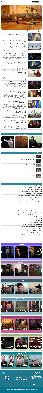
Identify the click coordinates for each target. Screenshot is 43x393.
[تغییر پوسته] (3, 2)
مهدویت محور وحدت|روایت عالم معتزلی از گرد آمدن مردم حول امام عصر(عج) (15, 111)
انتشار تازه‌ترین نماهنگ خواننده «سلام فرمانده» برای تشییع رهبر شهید (35, 256)
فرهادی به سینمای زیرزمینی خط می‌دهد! (29, 168)
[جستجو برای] (41, 2)
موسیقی (26, 384)
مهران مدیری (20, 382)
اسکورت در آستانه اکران (23, 275)
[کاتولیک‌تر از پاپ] (38, 156)
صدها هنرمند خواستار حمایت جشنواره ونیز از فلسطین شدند (14, 44)
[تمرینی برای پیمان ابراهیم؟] (7, 343)
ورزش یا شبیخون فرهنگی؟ (9, 146)
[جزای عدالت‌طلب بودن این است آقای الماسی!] (38, 161)
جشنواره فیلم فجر (22, 375)
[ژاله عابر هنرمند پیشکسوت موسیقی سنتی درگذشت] (21, 324)
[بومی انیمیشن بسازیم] (35, 270)
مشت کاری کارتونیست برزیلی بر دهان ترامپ (35, 293)
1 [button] (22, 350)
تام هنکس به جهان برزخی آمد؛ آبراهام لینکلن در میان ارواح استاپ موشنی (8, 364)
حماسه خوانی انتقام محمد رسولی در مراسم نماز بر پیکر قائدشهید (7, 256)
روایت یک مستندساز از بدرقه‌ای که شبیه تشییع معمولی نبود (8, 311)
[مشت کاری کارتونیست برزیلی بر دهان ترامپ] (35, 288)
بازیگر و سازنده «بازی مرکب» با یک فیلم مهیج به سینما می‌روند (22, 365)
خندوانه (18, 375)
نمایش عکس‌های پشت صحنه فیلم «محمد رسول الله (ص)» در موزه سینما (15, 71)
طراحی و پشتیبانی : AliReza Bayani (21, 391)
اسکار (26, 372)
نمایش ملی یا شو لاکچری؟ (31, 174)
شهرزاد (17, 379)
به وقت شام (21, 373)
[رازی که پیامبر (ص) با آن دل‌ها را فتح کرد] (34, 37)
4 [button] (20, 149)
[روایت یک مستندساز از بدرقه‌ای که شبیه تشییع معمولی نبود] (7, 306)
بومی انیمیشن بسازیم (38, 275)
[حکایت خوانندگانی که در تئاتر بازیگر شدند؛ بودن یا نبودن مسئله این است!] (34, 124)
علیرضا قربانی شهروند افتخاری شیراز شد (17, 82)
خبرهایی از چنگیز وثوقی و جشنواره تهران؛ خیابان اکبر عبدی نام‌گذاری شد (15, 91)
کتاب (23, 384)
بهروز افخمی (25, 373)
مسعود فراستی (25, 382)
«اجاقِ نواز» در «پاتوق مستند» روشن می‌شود (35, 311)
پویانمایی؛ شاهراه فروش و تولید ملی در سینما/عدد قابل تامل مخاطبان (15, 101)
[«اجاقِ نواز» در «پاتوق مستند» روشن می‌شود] (35, 306)
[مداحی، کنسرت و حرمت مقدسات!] (21, 17)
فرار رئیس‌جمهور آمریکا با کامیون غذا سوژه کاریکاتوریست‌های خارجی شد (7, 293)
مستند (21, 381)
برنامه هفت (18, 372)
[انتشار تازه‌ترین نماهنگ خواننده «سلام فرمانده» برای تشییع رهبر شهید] (35, 252)
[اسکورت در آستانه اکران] (21, 270)
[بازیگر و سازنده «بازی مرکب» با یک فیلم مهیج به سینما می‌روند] (21, 361)
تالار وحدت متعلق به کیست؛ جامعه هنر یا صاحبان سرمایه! (35, 347)
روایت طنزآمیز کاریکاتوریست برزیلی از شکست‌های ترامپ (21, 293)
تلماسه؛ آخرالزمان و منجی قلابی (30, 164)
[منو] (1, 2)
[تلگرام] (35, 384)
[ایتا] (33, 384)
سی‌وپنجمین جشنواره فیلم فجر (23, 379)
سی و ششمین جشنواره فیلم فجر (20, 377)
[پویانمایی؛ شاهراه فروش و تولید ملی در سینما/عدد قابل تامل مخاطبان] (34, 104)
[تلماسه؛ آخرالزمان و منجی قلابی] (38, 165)
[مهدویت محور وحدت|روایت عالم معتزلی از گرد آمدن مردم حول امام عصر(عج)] (34, 114)
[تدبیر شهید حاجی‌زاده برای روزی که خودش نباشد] (34, 65)
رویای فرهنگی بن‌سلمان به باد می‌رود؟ (36, 146)
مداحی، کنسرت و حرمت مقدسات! (33, 31)
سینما (26, 377)
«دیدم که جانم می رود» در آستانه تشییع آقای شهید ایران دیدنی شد (22, 256)
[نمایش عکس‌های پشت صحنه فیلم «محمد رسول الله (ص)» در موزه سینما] (34, 73)
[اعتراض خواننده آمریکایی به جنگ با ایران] (21, 142)
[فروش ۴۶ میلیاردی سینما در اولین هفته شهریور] (34, 56)
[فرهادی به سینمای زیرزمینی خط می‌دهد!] (38, 170)
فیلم (26, 381)
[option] (35, 142)
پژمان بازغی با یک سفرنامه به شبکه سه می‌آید (22, 311)
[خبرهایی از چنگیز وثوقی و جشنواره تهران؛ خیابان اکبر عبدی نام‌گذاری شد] (34, 93)
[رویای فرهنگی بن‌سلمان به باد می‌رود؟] (35, 142)
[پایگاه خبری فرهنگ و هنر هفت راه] (35, 2)
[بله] (34, 384)
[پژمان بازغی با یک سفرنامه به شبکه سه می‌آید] (21, 306)
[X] (38, 384)
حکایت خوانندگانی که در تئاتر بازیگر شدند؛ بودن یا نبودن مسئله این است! (15, 121)
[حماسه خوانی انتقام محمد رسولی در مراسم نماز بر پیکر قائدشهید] (7, 252)
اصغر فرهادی (23, 372)
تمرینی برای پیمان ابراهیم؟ (9, 347)
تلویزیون (17, 373)
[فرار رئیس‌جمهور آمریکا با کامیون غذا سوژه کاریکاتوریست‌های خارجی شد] (7, 288)
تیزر (26, 375)
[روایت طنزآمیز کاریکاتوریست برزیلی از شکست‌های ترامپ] (21, 288)
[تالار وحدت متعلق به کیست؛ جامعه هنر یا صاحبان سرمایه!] (35, 343)
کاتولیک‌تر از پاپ (32, 156)
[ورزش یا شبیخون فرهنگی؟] (7, 142)
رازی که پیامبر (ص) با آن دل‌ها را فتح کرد (17, 34)
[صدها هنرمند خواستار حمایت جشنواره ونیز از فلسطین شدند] (34, 46)
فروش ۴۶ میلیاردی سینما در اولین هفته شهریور (16, 53)
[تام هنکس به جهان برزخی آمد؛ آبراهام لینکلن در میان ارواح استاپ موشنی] (7, 361)
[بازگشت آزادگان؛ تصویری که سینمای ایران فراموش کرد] (7, 270)
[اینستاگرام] (37, 384)
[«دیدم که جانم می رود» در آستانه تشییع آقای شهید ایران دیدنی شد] (21, 252)
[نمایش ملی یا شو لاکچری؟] (38, 176)
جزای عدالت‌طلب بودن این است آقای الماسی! (28, 159)
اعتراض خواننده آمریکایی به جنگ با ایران (22, 146)
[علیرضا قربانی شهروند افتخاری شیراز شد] (34, 85)
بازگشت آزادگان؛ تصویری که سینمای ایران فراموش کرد (7, 274)
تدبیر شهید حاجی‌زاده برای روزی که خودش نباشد (15, 62)
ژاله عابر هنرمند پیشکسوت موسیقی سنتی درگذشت (22, 329)
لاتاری (24, 381)
